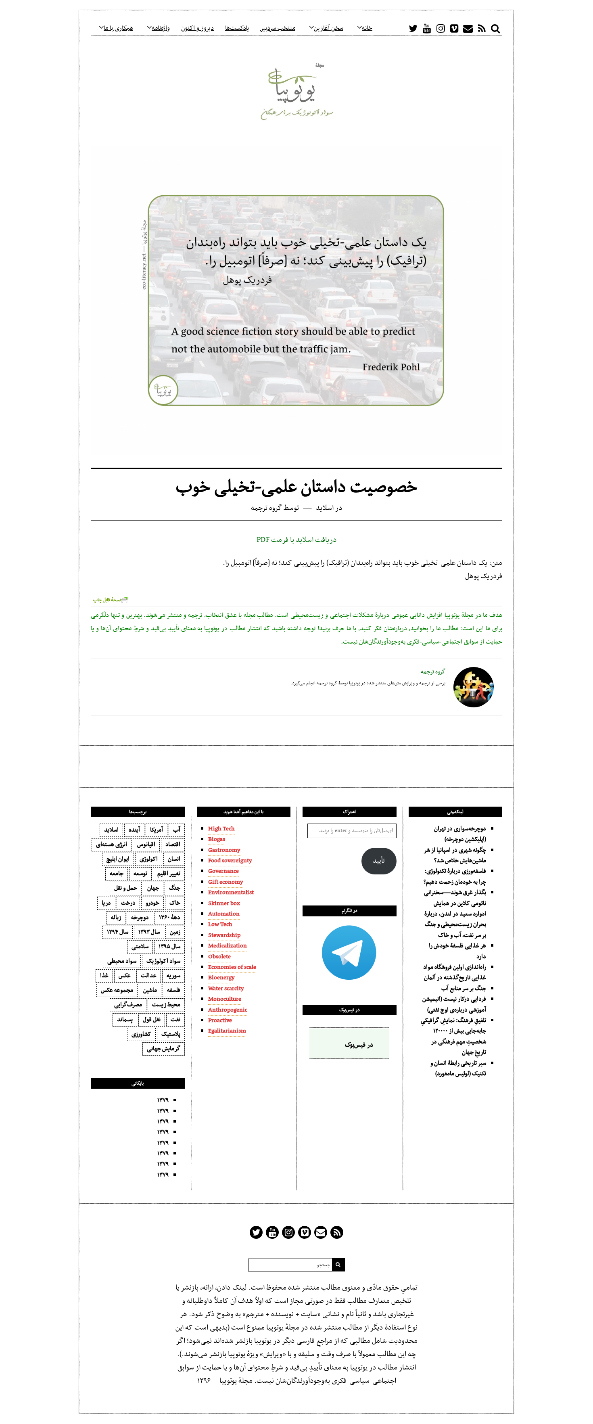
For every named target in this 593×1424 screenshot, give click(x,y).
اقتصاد (172, 844)
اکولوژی (149, 859)
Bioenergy (221, 977)
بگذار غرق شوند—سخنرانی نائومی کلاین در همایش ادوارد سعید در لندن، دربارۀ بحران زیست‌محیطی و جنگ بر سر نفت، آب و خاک (455, 914)
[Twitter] (413, 28)
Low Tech (220, 924)
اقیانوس (146, 844)
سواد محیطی (121, 961)
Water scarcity (226, 988)
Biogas (216, 839)
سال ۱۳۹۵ (169, 946)
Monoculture (224, 999)
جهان (153, 888)
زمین (175, 932)
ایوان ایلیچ (117, 859)
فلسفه (173, 990)
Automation (224, 914)
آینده (134, 830)
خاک (174, 903)
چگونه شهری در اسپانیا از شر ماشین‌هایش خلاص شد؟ (455, 855)
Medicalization (227, 946)
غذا (104, 975)
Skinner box (224, 903)
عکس (125, 975)
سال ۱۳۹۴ (117, 932)
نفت (175, 1019)
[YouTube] (427, 28)
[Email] (468, 28)
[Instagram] (440, 28)
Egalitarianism (227, 1031)
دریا (106, 903)
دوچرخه (140, 917)
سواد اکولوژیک (163, 961)
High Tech (221, 829)
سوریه (173, 975)
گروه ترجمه (266, 508)
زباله (116, 917)
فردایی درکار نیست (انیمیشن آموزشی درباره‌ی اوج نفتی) (454, 1004)
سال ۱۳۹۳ (149, 932)
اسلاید (325, 508)
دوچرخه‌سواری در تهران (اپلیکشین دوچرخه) (460, 834)
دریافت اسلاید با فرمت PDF (297, 540)
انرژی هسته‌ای (111, 844)
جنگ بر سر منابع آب (463, 988)
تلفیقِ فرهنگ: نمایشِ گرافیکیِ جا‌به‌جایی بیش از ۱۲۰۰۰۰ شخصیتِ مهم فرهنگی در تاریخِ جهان (453, 1036)
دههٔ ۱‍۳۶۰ (169, 917)
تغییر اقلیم (168, 873)
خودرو (152, 903)
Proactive (220, 1020)
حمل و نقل (125, 888)
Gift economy (225, 882)
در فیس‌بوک (349, 1010)
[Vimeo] (454, 28)
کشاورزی (141, 1034)
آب (176, 830)
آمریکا (156, 830)
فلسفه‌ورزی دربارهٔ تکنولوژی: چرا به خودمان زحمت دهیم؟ (455, 876)
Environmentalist (231, 892)
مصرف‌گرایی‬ (128, 1005)
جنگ (174, 888)
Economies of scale (232, 967)
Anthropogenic (227, 1010)
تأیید (379, 861)
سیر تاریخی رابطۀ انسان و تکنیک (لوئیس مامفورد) (458, 1068)
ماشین (150, 990)
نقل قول (152, 1019)
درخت (128, 903)
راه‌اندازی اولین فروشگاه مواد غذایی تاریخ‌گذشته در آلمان (454, 972)
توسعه (140, 873)
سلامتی (140, 946)
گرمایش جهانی (163, 1048)
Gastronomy (224, 850)
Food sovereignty (230, 860)
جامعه (116, 873)
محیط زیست (166, 1005)
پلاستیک (170, 1034)
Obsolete (219, 956)
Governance (223, 871)
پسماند (125, 1019)
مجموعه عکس (117, 990)
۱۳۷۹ (163, 1100)
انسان (174, 859)
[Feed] (482, 28)
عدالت (149, 975)
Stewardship (224, 935)
